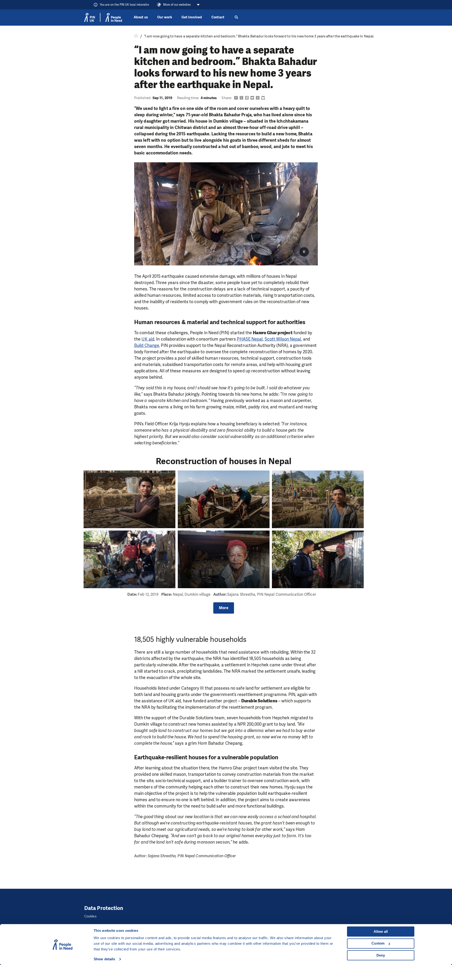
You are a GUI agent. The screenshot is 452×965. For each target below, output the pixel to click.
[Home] (136, 36)
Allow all (381, 931)
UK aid (147, 339)
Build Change (146, 345)
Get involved (192, 17)
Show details (104, 959)
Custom (377, 943)
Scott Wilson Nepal (283, 339)
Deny (380, 955)
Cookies (90, 916)
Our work (164, 17)
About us (141, 17)
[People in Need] (103, 17)
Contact (218, 17)
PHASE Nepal (249, 339)
